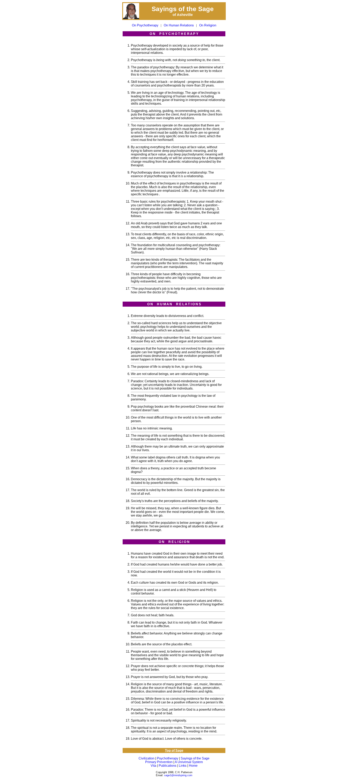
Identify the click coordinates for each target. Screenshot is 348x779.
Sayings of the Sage (195, 758)
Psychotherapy (167, 758)
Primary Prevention (159, 762)
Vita (153, 765)
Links (182, 765)
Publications (167, 765)
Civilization (146, 758)
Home (193, 765)
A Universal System (189, 762)
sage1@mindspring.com (178, 775)
